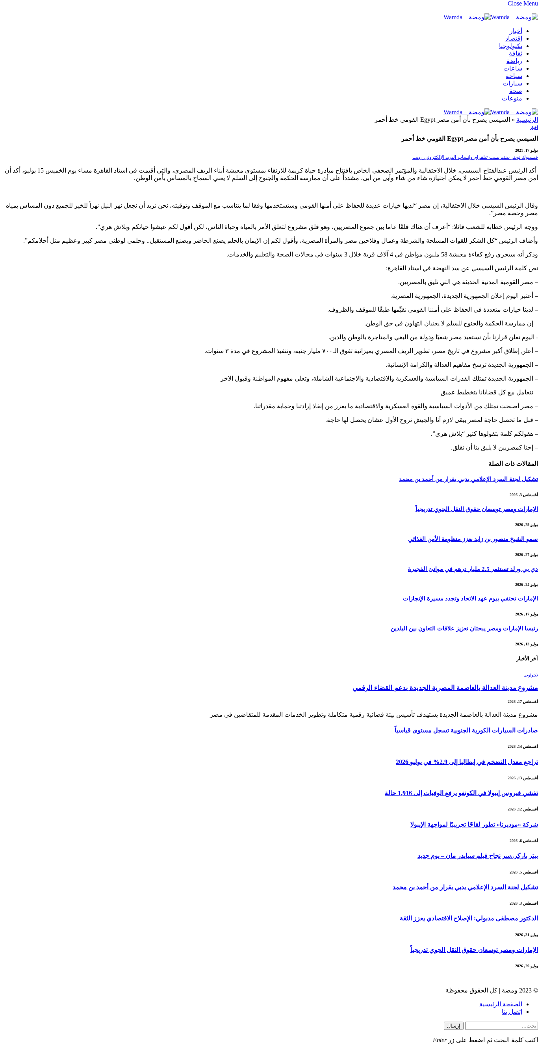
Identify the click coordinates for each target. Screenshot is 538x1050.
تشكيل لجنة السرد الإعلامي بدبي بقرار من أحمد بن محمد (468, 479)
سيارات (512, 83)
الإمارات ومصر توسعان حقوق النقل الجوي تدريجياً (477, 509)
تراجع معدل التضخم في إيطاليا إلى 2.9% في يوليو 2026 (467, 761)
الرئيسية (527, 119)
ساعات (512, 68)
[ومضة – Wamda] (490, 17)
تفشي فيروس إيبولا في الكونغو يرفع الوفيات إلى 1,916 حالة (461, 793)
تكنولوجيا (510, 46)
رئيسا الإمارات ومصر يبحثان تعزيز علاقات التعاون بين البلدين (464, 628)
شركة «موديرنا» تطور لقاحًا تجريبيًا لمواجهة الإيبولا (474, 824)
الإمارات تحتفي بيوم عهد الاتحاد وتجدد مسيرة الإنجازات (470, 598)
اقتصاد (513, 38)
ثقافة (515, 53)
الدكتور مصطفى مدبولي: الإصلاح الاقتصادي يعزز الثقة (469, 918)
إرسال (453, 1026)
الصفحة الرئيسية (500, 1004)
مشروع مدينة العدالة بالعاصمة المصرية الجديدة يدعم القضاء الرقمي (445, 687)
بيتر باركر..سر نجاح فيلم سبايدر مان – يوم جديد (477, 855)
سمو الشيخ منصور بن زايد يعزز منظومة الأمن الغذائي (473, 539)
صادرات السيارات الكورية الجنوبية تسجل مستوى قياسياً (466, 730)
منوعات (512, 98)
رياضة (514, 61)
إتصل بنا (512, 1011)
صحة (515, 90)
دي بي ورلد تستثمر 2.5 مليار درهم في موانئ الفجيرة (473, 569)
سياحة (514, 75)
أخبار (516, 31)
